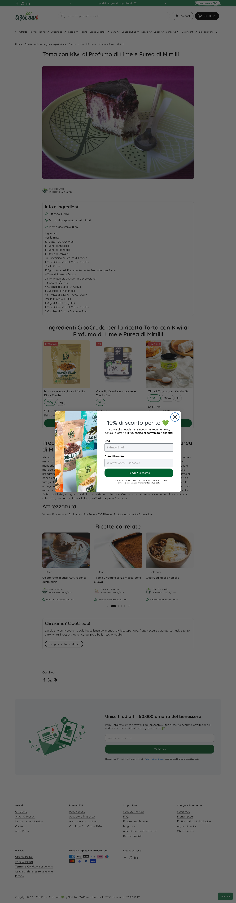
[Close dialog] (174, 417)
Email (108, 440)
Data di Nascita (114, 456)
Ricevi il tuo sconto (139, 472)
